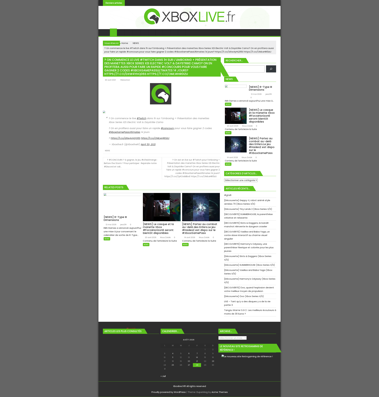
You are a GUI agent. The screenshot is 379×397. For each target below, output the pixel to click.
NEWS (107, 150)
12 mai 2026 (110, 224)
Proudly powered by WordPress (168, 392)
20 (189, 361)
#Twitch (141, 118)
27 (189, 365)
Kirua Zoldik (165, 237)
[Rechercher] (271, 68)
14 (197, 357)
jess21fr (123, 224)
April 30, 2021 (148, 144)
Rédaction (125, 80)
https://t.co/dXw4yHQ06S (125, 138)
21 (197, 361)
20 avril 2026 (150, 237)
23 (213, 361)
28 (197, 365)
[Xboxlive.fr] (189, 27)
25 (173, 365)
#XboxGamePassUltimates (124, 132)
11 (172, 357)
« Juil (163, 376)
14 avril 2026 (189, 237)
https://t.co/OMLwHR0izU (155, 138)
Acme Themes (220, 392)
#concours (167, 128)
